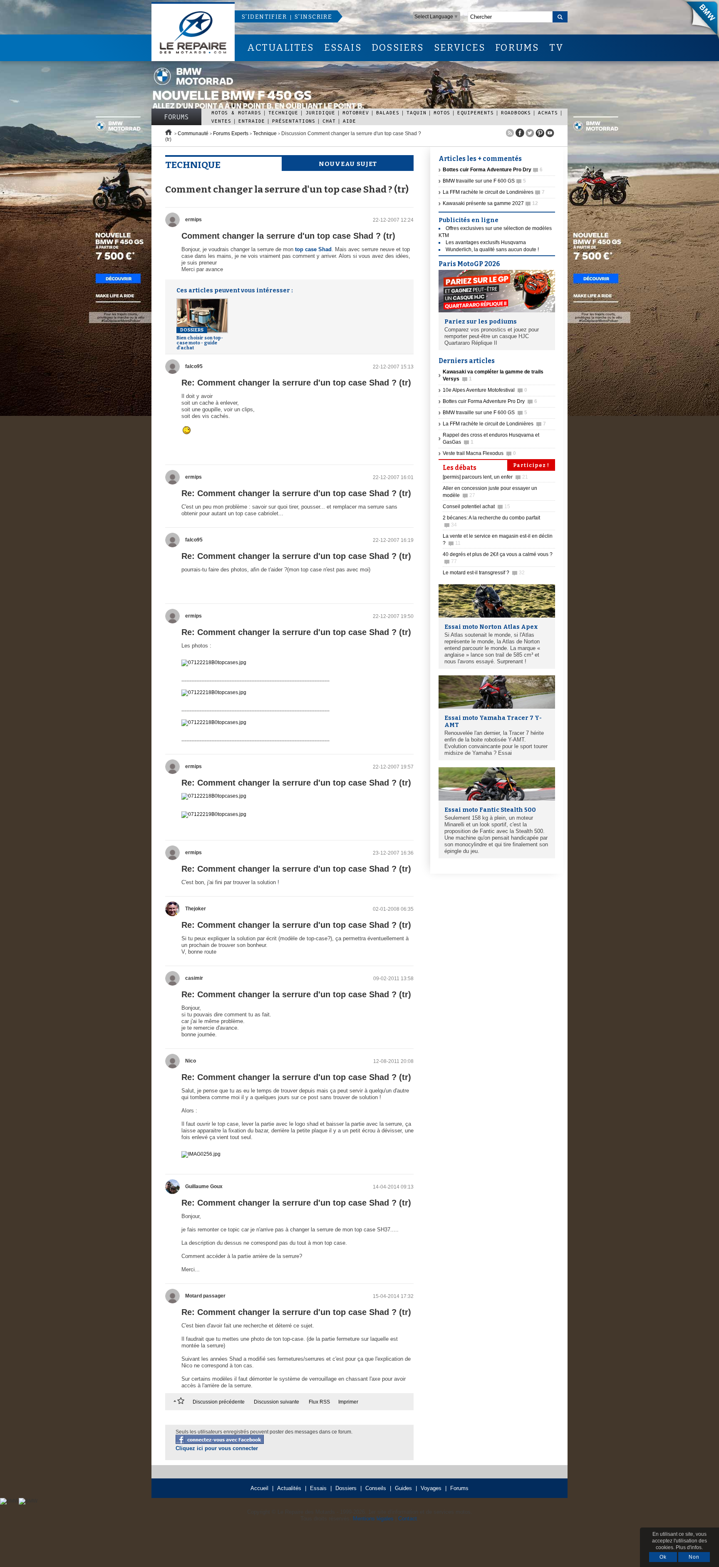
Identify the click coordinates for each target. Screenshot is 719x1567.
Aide (349, 121)
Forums (176, 117)
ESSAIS (343, 47)
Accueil (259, 1488)
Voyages (431, 1488)
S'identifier (264, 16)
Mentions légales (373, 1518)
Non (694, 1557)
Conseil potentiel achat (476, 506)
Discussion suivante (276, 1402)
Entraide (251, 121)
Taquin (416, 112)
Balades (387, 112)
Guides (403, 1488)
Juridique (320, 112)
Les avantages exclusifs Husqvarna (486, 242)
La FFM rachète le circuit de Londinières (494, 192)
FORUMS (517, 47)
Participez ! (531, 465)
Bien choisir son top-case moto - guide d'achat (199, 339)
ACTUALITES (280, 47)
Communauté (193, 133)
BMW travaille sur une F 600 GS (484, 181)
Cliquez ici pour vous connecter (217, 1448)
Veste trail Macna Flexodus (479, 453)
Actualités (289, 1488)
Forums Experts (230, 133)
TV (556, 47)
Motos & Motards (236, 112)
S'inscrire (313, 16)
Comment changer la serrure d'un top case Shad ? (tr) (288, 235)
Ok (663, 1557)
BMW (698, 21)
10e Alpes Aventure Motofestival (485, 390)
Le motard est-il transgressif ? (484, 573)
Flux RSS (319, 1402)
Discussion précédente (219, 1402)
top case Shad (313, 249)
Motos (442, 112)
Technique (283, 112)
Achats (548, 112)
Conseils (375, 1488)
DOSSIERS (398, 47)
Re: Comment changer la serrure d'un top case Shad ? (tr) (296, 382)
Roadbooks (516, 112)
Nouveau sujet (348, 164)
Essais (318, 1488)
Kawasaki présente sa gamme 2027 (490, 203)
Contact (407, 1518)
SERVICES (460, 47)
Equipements (475, 112)
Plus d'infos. (689, 1547)
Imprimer (348, 1402)
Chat (329, 121)
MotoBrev (355, 112)
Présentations (293, 121)
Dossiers (346, 1488)
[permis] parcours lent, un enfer (485, 477)
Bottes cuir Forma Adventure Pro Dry (490, 401)
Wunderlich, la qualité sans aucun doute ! (492, 249)
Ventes (221, 121)
